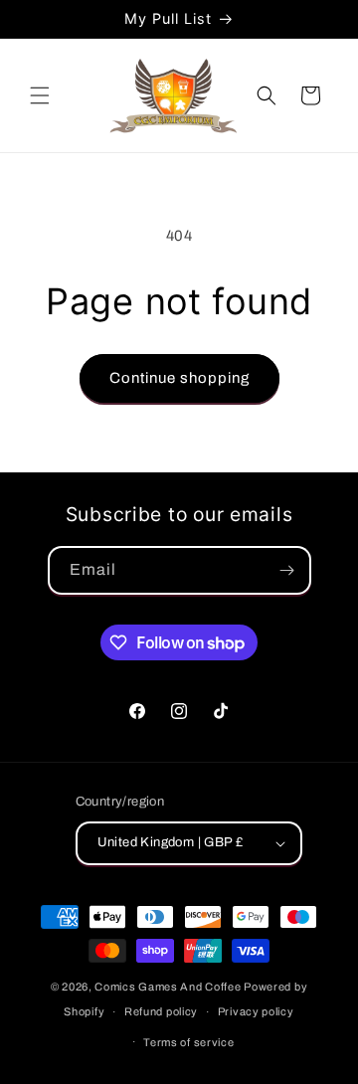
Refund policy (161, 1011)
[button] (40, 95)
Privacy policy (256, 1011)
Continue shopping (179, 378)
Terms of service (188, 1042)
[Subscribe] (287, 570)
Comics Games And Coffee (167, 987)
